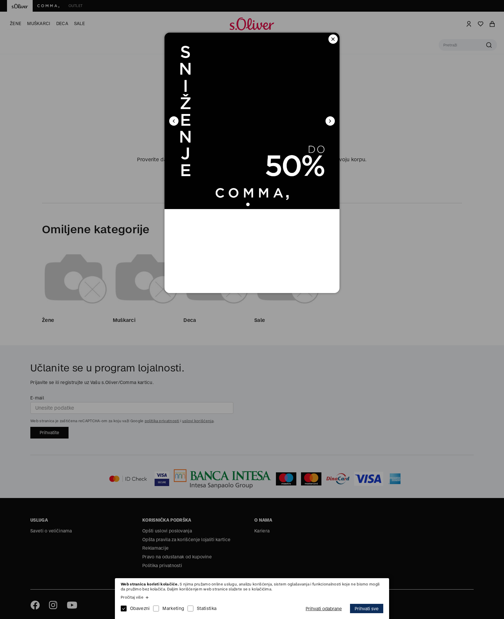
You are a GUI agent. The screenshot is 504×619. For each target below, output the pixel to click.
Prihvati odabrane (324, 608)
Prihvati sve (367, 608)
